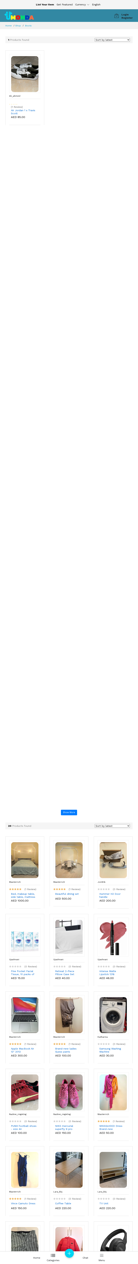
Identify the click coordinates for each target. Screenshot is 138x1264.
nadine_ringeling (17, 1114)
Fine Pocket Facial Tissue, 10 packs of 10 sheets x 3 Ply (22, 973)
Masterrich (15, 882)
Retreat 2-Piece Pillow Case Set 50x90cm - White (65, 973)
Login (125, 14)
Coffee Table (63, 1203)
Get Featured (65, 4)
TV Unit (103, 1203)
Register (127, 17)
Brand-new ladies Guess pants (66, 1050)
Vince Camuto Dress (23, 1203)
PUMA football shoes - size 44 (23, 1127)
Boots (28, 25)
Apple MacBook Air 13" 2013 (22, 1050)
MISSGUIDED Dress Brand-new (110, 1127)
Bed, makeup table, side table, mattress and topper (23, 895)
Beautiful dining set (67, 893)
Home (8, 25)
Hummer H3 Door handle (110, 895)
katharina (103, 1037)
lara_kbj (57, 1191)
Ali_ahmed (14, 96)
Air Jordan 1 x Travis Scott (23, 112)
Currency (80, 4)
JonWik (101, 882)
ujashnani (14, 959)
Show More (69, 812)
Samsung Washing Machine (110, 1050)
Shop (18, 25)
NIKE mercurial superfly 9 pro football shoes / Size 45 (68, 1127)
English (96, 4)
